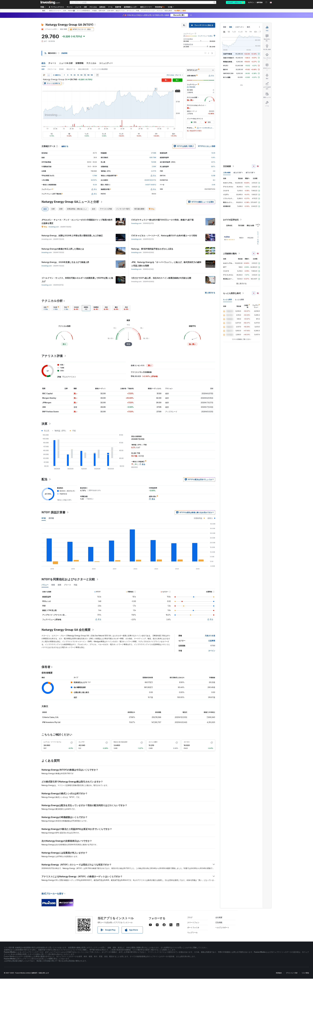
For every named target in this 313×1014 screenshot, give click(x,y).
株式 (43, 10)
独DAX (225, 69)
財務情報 (80, 63)
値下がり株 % (250, 172)
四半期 (51, 518)
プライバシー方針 (292, 973)
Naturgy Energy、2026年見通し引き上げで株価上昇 (65, 262)
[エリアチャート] (48, 75)
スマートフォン (193, 922)
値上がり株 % (238, 172)
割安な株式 (168, 10)
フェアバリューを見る (205, 36)
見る (99, 619)
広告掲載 (218, 922)
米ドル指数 (226, 77)
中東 (137, 10)
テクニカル (91, 63)
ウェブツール (192, 932)
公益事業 (211, 641)
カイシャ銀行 (153, 742)
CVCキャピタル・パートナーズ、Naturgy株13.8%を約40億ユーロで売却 (164, 235)
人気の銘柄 (226, 172)
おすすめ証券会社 (231, 219)
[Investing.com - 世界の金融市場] (50, 2)
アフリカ (160, 10)
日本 (64, 10)
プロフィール (51, 69)
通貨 (224, 27)
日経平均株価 (227, 54)
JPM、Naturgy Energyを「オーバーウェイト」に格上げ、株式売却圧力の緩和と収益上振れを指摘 (166, 264)
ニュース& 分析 (66, 63)
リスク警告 (305, 973)
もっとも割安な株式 (232, 293)
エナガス (187, 742)
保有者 (46, 667)
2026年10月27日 (150, 180)
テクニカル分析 (52, 300)
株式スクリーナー (146, 7)
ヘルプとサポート (222, 927)
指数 (230, 27)
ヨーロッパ (130, 10)
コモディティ (239, 27)
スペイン (211, 651)
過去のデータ (71, 69)
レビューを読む (258, 238)
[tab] (46, 308)
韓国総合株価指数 (229, 62)
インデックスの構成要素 (99, 69)
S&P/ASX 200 (228, 73)
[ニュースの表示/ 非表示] (97, 75)
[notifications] (266, 2)
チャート (52, 63)
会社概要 (218, 917)
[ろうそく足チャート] (44, 75)
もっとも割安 (227, 299)
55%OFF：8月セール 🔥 (235, 2)
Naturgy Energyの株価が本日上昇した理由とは (63, 249)
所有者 (61, 69)
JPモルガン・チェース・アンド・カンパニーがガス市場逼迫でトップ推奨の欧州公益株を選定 (77, 221)
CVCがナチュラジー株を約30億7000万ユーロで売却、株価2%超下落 (162, 220)
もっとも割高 (239, 299)
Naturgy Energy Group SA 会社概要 (66, 629)
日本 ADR (110, 10)
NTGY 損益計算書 (53, 512)
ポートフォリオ (193, 927)
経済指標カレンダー (130, 7)
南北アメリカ (120, 10)
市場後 (94, 10)
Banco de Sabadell (120, 742)
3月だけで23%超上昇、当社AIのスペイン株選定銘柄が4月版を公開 (161, 278)
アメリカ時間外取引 (83, 10)
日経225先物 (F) (228, 58)
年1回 (44, 518)
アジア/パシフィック (148, 10)
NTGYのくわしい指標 (206, 146)
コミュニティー (106, 63)
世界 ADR (102, 10)
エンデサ (81, 742)
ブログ (189, 917)
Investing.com (54, 227)
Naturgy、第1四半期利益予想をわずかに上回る (152, 249)
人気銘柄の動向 (230, 253)
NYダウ (225, 65)
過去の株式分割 (83, 69)
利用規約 (279, 973)
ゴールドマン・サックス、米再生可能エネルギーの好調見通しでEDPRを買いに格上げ (77, 280)
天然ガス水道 (210, 636)
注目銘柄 (227, 166)
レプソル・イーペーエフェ (52, 742)
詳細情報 (64, 53)
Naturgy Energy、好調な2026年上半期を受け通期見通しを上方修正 (72, 235)
